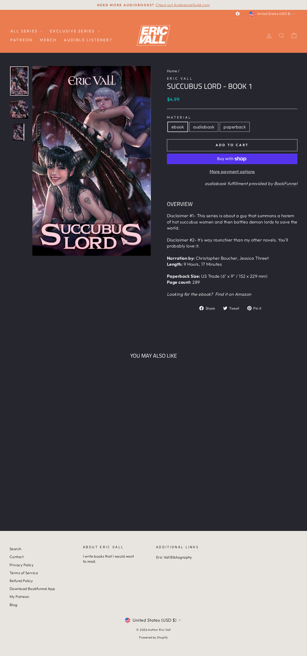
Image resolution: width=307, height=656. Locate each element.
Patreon (21, 39)
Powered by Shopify (153, 637)
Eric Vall (180, 78)
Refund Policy (21, 580)
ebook (177, 127)
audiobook (203, 127)
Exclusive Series (73, 31)
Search (15, 549)
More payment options (232, 171)
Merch (48, 39)
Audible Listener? (88, 39)
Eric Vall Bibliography (174, 557)
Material (179, 117)
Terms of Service (24, 573)
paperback (235, 127)
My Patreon (19, 596)
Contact (17, 556)
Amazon (243, 294)
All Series (24, 31)
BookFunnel (286, 183)
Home (172, 71)
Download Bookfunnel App (32, 588)
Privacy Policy (22, 565)
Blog (14, 604)
